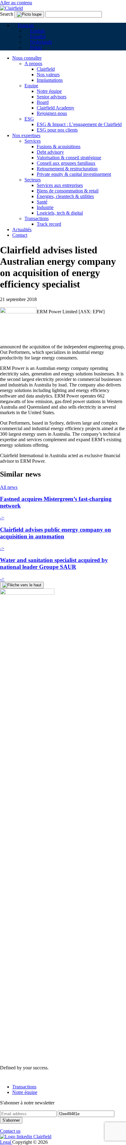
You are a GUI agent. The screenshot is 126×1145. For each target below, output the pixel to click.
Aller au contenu (16, 2)
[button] (23, 25)
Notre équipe (49, 91)
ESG (29, 118)
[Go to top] (22, 585)
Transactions (36, 218)
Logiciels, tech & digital (60, 213)
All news (8, 487)
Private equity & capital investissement (74, 174)
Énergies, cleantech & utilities (65, 196)
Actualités (21, 229)
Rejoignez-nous (52, 113)
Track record (49, 224)
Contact (19, 235)
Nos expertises (26, 135)
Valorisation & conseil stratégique (69, 157)
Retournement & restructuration (67, 168)
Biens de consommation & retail (67, 190)
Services (32, 141)
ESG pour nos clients (57, 130)
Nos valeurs (48, 74)
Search (6, 14)
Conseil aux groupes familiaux (66, 163)
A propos (33, 63)
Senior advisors (51, 96)
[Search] (29, 14)
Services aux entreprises (60, 185)
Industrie (45, 207)
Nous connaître (27, 58)
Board (43, 102)
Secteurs (32, 179)
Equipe (31, 85)
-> (2, 517)
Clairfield (46, 69)
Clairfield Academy (55, 107)
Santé (42, 201)
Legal (6, 1142)
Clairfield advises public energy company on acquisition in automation (55, 533)
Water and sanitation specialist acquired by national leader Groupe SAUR (54, 563)
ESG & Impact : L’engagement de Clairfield (79, 124)
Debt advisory (50, 152)
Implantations (50, 80)
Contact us (10, 1131)
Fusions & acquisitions (58, 146)
